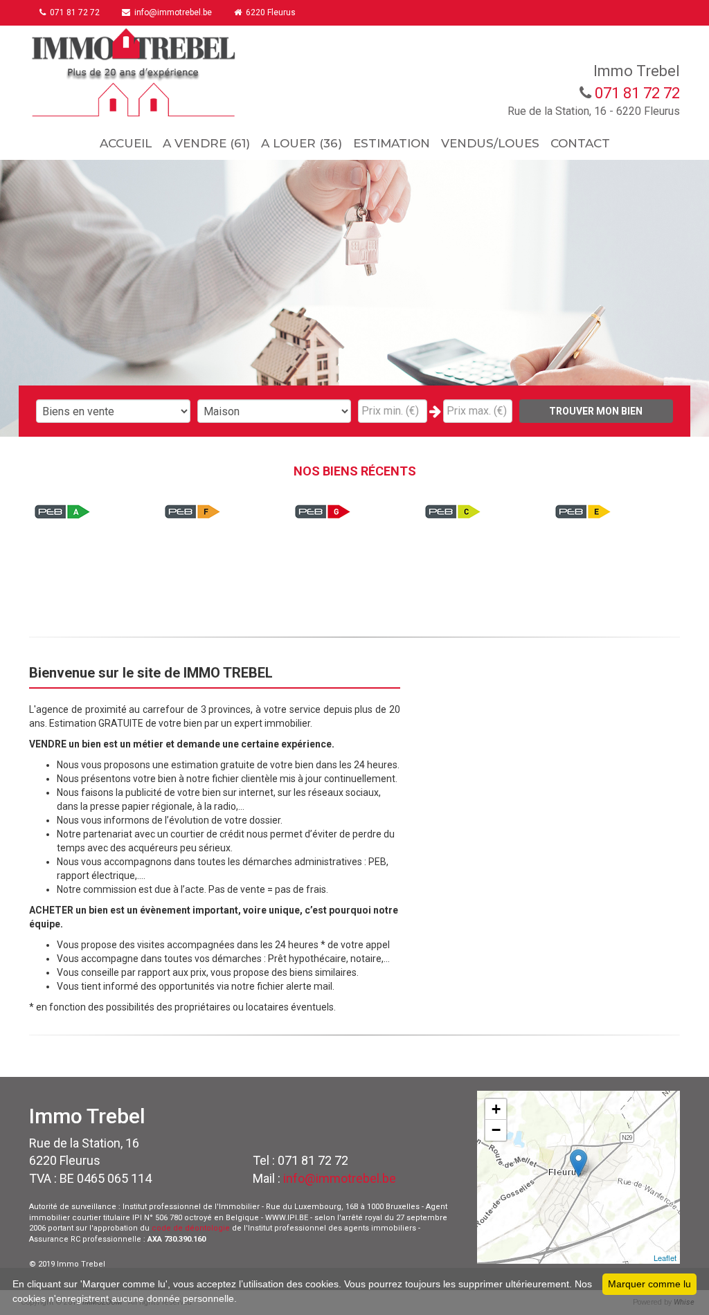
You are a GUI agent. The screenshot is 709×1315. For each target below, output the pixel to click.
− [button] (496, 1130)
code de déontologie (191, 1228)
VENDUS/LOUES (490, 143)
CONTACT (580, 143)
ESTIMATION (391, 143)
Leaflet (665, 1257)
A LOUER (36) (301, 143)
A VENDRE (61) (206, 143)
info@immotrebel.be (339, 1178)
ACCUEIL (126, 143)
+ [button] (496, 1109)
